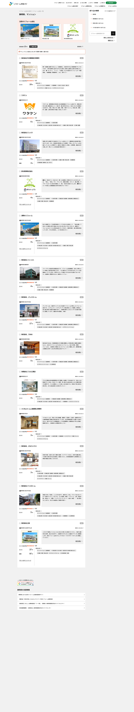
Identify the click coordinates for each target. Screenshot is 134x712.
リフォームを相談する (100, 6)
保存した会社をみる (108, 37)
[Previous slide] (21, 32)
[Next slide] (81, 32)
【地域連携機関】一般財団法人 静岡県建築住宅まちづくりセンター (35, 608)
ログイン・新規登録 (94, 2)
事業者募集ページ (112, 2)
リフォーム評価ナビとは (59, 2)
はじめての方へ (69, 2)
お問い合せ (76, 2)
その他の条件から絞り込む (99, 27)
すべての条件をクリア (110, 11)
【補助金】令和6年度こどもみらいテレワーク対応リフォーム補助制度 (36, 599)
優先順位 (79, 46)
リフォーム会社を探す (72, 6)
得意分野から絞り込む (98, 23)
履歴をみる (110, 40)
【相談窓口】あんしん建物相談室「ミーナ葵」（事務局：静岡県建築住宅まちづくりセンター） (42, 603)
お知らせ (103, 2)
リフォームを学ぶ (112, 6)
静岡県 (94, 14)
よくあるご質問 (83, 2)
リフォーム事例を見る (86, 6)
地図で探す (34, 46)
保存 (81, 58)
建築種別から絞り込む (98, 18)
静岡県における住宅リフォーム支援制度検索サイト (31, 594)
